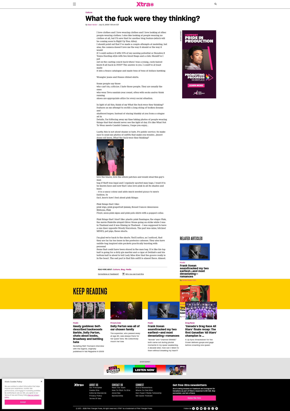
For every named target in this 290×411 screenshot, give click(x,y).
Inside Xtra (94, 390)
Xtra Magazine (145, 4)
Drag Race (190, 323)
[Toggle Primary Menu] (74, 4)
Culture (89, 12)
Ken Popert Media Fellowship (149, 393)
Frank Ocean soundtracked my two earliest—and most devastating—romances (194, 271)
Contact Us (117, 385)
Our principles (95, 388)
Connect (140, 385)
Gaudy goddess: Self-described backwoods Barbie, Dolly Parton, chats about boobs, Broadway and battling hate (88, 334)
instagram (205, 408)
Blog (123, 269)
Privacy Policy (95, 396)
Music (182, 263)
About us (93, 385)
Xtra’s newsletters (144, 388)
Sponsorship (117, 396)
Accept (23, 402)
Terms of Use (95, 398)
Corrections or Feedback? (108, 274)
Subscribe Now (194, 398)
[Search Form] (215, 4)
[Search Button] (215, 4)
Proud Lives (115, 323)
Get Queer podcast (144, 396)
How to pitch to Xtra (121, 390)
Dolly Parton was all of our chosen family (125, 328)
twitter (197, 408)
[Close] (41, 381)
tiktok (209, 408)
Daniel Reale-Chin (189, 280)
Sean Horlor (92, 25)
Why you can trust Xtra (135, 274)
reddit (212, 408)
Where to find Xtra (144, 390)
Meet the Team (118, 388)
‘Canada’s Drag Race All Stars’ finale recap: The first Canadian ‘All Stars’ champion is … (201, 331)
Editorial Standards (97, 393)
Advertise (116, 393)
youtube (201, 408)
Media (128, 269)
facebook (193, 408)
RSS (216, 408)
